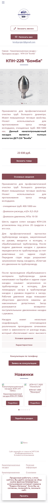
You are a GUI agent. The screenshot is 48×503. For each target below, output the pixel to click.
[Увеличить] (24, 87)
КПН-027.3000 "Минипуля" (35, 390)
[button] (22, 103)
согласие (29, 479)
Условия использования (24, 455)
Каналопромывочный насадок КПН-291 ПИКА (13, 395)
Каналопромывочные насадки (11, 466)
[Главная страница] (24, 14)
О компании (31, 472)
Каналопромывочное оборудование (11, 473)
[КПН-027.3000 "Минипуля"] (35, 385)
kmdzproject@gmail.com (24, 42)
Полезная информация (31, 466)
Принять (24, 495)
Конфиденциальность (24, 453)
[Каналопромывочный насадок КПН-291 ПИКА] (12, 387)
